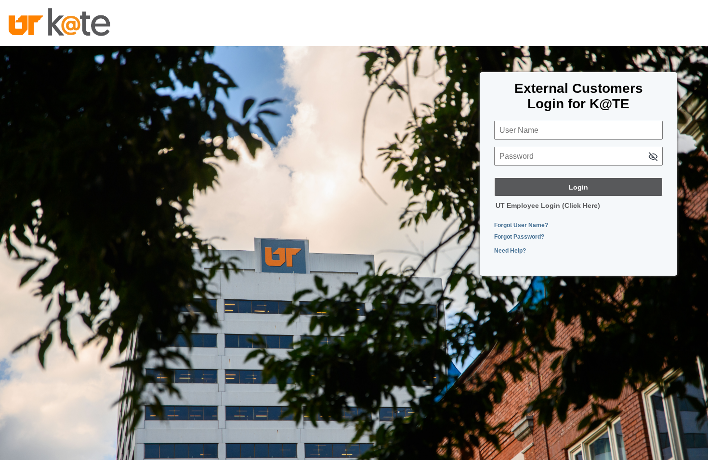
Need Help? (510, 250)
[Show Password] (653, 157)
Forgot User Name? (521, 225)
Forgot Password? (519, 236)
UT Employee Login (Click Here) (548, 205)
